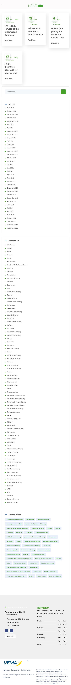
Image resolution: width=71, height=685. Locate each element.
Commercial (11, 275)
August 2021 (11, 161)
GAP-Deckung (12, 298)
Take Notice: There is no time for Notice (35, 31)
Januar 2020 (11, 221)
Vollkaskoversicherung (14, 482)
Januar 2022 (11, 148)
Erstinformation (26, 670)
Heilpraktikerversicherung (32, 545)
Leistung (10, 372)
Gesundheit (11, 308)
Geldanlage (11, 305)
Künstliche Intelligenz (14, 358)
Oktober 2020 (11, 195)
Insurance (10, 342)
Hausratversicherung (14, 332)
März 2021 (10, 178)
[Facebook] (6, 631)
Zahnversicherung (13, 499)
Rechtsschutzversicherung (16, 395)
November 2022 (12, 131)
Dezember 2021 (12, 151)
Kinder (9, 352)
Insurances (10, 345)
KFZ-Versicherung (13, 348)
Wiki (8, 492)
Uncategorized (12, 465)
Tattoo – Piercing (12, 452)
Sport (9, 445)
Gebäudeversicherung (14, 302)
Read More (9, 40)
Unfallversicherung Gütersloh (16, 576)
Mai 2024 (10, 128)
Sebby (16, 19)
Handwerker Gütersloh (50, 541)
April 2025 (10, 124)
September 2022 (12, 134)
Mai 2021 (10, 171)
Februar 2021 (11, 181)
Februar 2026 (11, 111)
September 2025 (12, 121)
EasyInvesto (11, 285)
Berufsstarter (11, 261)
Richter (9, 422)
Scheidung (10, 442)
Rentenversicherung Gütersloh (16, 567)
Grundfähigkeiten (12, 315)
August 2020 (11, 201)
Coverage (10, 532)
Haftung (9, 325)
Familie (9, 295)
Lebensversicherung (14, 368)
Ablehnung (10, 245)
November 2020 (12, 191)
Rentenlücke (34, 563)
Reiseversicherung (13, 412)
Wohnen (10, 495)
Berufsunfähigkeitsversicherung (17, 265)
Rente (9, 415)
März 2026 (10, 108)
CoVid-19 (19, 532)
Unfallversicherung (13, 469)
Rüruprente (11, 432)
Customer (29, 532)
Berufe (9, 258)
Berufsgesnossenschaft (14, 524)
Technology (11, 459)
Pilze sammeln (12, 382)
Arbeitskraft (30, 519)
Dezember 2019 (12, 225)
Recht (9, 388)
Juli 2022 (10, 141)
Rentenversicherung (14, 419)
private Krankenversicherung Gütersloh (19, 558)
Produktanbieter (12, 385)
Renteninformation (20, 563)
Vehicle (31, 576)
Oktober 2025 (11, 118)
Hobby (9, 338)
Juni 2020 (10, 205)
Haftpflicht (10, 318)
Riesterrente (11, 425)
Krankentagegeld (12, 550)
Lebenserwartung (44, 550)
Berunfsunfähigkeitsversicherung (17, 528)
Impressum (6, 670)
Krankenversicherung (14, 355)
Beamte (9, 255)
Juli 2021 (10, 164)
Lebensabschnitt (12, 365)
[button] (68, 4)
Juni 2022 (10, 144)
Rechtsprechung (12, 392)
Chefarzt (10, 271)
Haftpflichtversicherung (14, 322)
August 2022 (11, 138)
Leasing (9, 362)
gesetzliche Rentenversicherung (34, 537)
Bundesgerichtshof (38, 528)
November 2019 (12, 228)
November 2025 (12, 114)
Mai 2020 (10, 208)
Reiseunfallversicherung (15, 409)
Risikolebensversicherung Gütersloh (18, 571)
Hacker (19, 541)
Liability (25, 554)
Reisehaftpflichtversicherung (16, 402)
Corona (57, 528)
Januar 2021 (11, 184)
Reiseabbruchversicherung (16, 398)
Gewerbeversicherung (14, 312)
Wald (9, 489)
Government (52, 537)
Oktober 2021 (11, 158)
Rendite (58, 558)
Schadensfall (11, 439)
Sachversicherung (13, 435)
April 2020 (10, 211)
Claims (50, 528)
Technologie (11, 455)
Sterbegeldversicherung (15, 449)
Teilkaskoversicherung (14, 462)
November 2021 (12, 154)
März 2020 (10, 215)
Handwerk (10, 328)
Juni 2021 (10, 168)
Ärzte (9, 251)
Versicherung (41, 576)
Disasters (10, 281)
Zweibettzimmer (12, 502)
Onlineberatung (12, 375)
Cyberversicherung (13, 278)
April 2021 (10, 174)
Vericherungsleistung (14, 475)
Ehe (8, 288)
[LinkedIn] (11, 631)
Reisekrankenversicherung (16, 405)
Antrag (9, 248)
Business (10, 268)
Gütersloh (10, 541)
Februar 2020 (11, 218)
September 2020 (12, 198)
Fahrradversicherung (14, 291)
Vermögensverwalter (14, 479)
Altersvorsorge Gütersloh (15, 519)
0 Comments (10, 22)
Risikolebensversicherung (15, 429)
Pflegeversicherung (13, 378)
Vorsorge (10, 485)
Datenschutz (15, 670)
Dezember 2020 (12, 188)
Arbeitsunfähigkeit (43, 519)
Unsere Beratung (12, 472)
